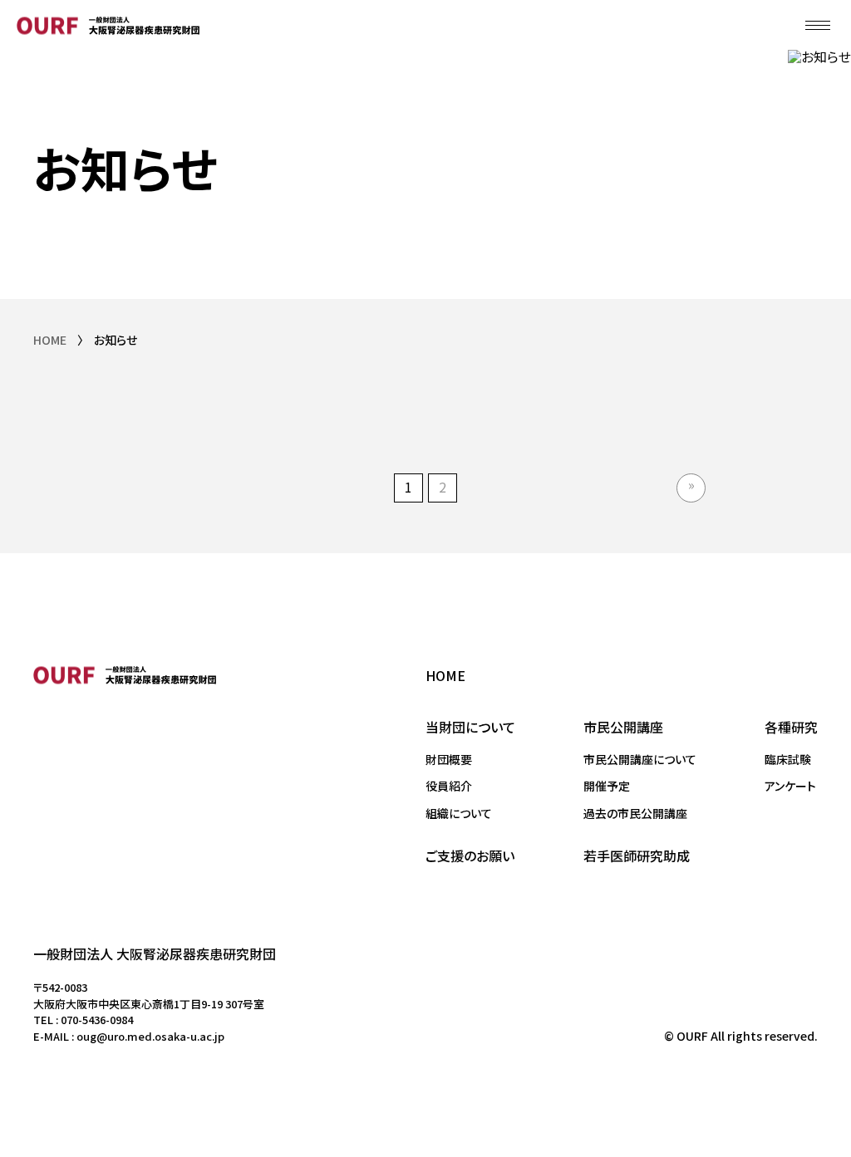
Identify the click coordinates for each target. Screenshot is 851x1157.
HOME (49, 339)
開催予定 (606, 785)
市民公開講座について (639, 759)
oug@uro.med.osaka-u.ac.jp (150, 1036)
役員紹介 (449, 785)
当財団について (470, 727)
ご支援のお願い (470, 855)
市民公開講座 (623, 727)
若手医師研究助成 (636, 855)
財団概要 (449, 759)
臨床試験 (788, 759)
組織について (459, 813)
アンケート (790, 785)
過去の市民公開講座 (635, 813)
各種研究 (791, 727)
